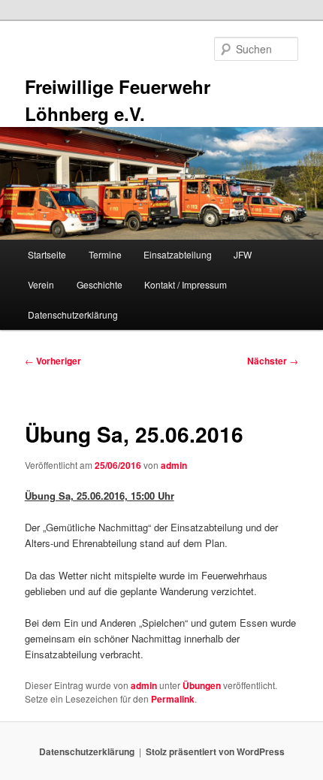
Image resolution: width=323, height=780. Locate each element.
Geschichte (99, 284)
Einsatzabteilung (177, 254)
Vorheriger (53, 360)
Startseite (47, 254)
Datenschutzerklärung (73, 314)
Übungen (202, 685)
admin (174, 465)
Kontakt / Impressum (185, 284)
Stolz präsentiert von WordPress (215, 751)
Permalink (173, 699)
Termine (105, 254)
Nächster (272, 360)
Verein (41, 284)
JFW (243, 254)
